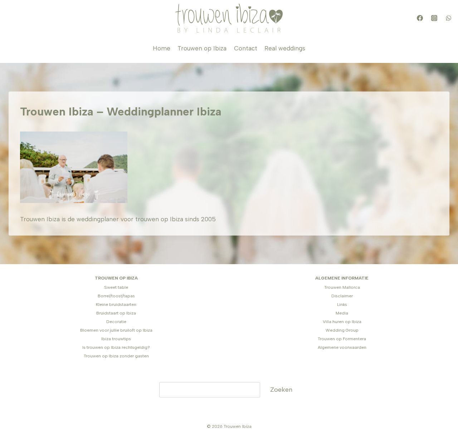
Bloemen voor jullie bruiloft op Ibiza (116, 330)
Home (161, 48)
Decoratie (116, 321)
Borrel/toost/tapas (116, 295)
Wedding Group (342, 330)
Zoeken (281, 390)
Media (342, 313)
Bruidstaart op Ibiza (116, 313)
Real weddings (284, 48)
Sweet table (116, 287)
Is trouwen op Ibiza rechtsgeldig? (116, 347)
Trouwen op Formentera (342, 338)
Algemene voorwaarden (342, 347)
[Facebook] (420, 18)
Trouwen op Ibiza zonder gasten (116, 356)
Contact (245, 48)
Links (342, 304)
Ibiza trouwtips (116, 338)
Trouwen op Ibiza (201, 48)
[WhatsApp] (448, 18)
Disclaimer (342, 295)
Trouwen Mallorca (342, 287)
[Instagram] (434, 18)
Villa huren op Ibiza (342, 321)
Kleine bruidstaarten (116, 304)
